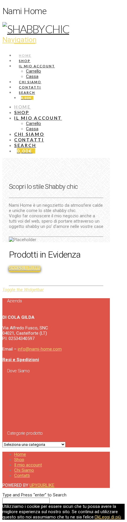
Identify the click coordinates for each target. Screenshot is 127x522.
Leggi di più (110, 517)
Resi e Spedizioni (20, 359)
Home (20, 454)
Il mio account (28, 465)
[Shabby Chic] (35, 29)
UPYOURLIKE (42, 485)
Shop (19, 459)
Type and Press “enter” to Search (34, 495)
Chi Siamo (24, 470)
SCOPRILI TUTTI (24, 268)
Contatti (22, 475)
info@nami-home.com (40, 349)
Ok (97, 517)
